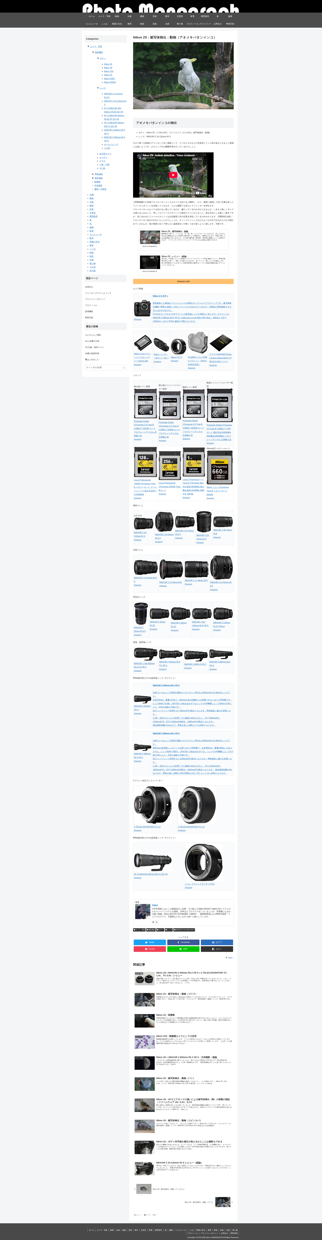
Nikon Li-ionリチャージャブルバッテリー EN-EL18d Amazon (142, 359)
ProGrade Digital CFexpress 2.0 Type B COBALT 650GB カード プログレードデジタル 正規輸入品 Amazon (193, 430)
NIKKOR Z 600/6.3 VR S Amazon (195, 666)
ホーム (91, 1230)
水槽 (92, 195)
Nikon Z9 (108, 68)
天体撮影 (98, 185)
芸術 (92, 209)
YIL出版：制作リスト (94, 347)
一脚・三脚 (104, 165)
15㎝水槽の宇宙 (92, 341)
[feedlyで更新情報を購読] (153, 921)
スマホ (102, 161)
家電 (92, 231)
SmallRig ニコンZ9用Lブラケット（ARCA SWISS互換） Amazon (197, 362)
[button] (124, 368)
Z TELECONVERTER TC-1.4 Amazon (147, 829)
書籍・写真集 (100, 189)
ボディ (161, 930)
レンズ (169, 930)
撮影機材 (152, 930)
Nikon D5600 (110, 82)
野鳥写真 (89, 318)
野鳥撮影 (99, 174)
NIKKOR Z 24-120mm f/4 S (185, 930)
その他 (107, 148)
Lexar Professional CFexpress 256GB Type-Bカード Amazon (170, 488)
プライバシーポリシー (95, 299)
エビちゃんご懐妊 (93, 335)
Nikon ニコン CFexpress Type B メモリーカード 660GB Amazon (218, 492)
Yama (155, 905)
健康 (92, 227)
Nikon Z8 (108, 64)
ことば (93, 249)
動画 (92, 198)
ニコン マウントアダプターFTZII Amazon (199, 886)
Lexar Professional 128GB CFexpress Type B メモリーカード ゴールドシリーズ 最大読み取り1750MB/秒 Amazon (145, 489)
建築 (92, 206)
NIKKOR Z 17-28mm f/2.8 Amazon (196, 582)
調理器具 (94, 216)
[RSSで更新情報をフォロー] (156, 921)
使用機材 (89, 311)
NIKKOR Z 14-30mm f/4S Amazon (170, 584)
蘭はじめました (92, 359)
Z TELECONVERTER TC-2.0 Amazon (191, 829)
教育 (92, 245)
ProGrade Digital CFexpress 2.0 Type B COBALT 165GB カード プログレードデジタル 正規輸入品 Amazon (145, 430)
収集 (92, 256)
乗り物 (93, 263)
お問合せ (89, 287)
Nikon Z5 (108, 75)
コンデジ (103, 157)
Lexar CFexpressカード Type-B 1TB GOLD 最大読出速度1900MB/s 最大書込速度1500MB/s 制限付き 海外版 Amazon (193, 488)
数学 (92, 238)
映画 (92, 253)
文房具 (93, 213)
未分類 (93, 271)
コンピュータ (96, 234)
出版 (92, 202)
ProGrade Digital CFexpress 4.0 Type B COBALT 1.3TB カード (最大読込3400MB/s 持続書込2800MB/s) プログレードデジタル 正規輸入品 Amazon (219, 434)
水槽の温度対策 (92, 353)
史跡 (92, 260)
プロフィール (91, 305)
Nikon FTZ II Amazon (176, 359)
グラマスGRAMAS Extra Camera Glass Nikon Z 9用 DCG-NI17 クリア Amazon (220, 359)
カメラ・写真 (140, 930)
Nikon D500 (109, 79)
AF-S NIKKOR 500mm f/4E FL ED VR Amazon (151, 876)
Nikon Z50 (108, 71)
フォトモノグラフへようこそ (98, 293)
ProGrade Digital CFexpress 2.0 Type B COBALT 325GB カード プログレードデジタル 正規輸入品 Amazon (169, 431)
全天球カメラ (105, 154)
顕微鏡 (97, 182)
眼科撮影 (99, 178)
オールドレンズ (111, 144)
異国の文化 (95, 242)
